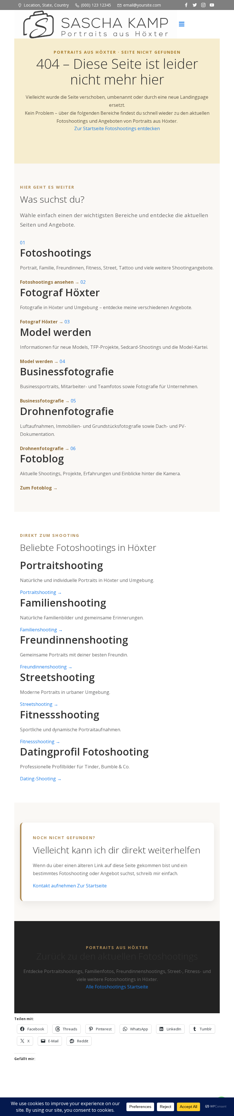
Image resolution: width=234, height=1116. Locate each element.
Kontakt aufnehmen (55, 886)
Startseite (137, 987)
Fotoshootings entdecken (132, 128)
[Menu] (182, 24)
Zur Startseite (89, 128)
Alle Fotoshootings (106, 987)
